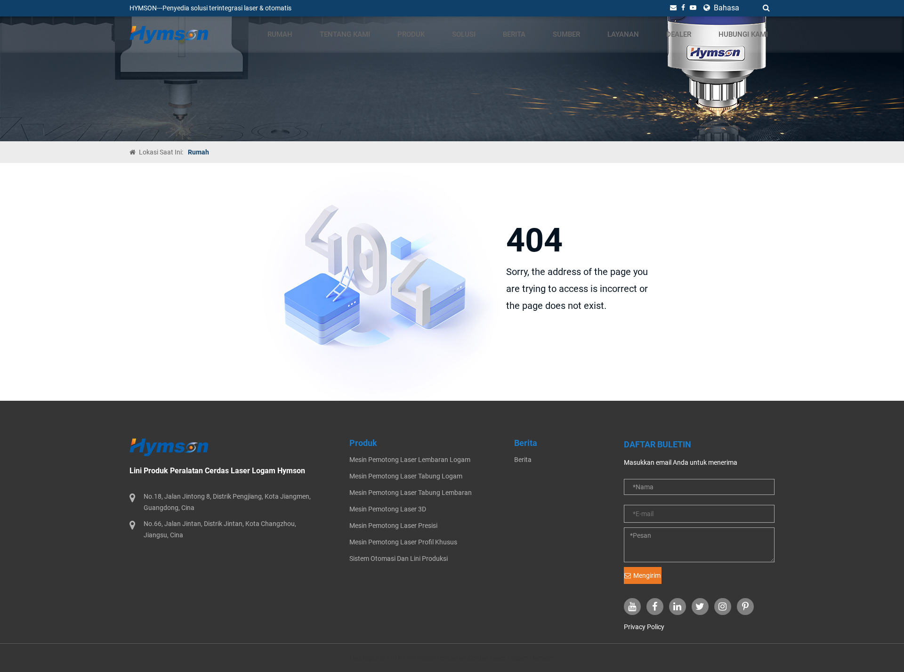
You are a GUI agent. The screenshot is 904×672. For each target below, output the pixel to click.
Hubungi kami (743, 34)
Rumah (279, 34)
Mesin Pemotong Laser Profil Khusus (403, 542)
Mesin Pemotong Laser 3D (387, 509)
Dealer (678, 34)
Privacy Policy (644, 627)
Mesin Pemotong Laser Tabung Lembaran (410, 492)
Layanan (623, 34)
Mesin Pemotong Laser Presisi (393, 525)
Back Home (537, 339)
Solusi (464, 34)
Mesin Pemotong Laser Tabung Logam (405, 476)
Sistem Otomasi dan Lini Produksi (398, 558)
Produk (411, 34)
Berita (514, 34)
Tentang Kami (345, 34)
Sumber (566, 34)
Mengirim (647, 575)
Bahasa (725, 7)
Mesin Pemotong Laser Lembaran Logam (409, 459)
